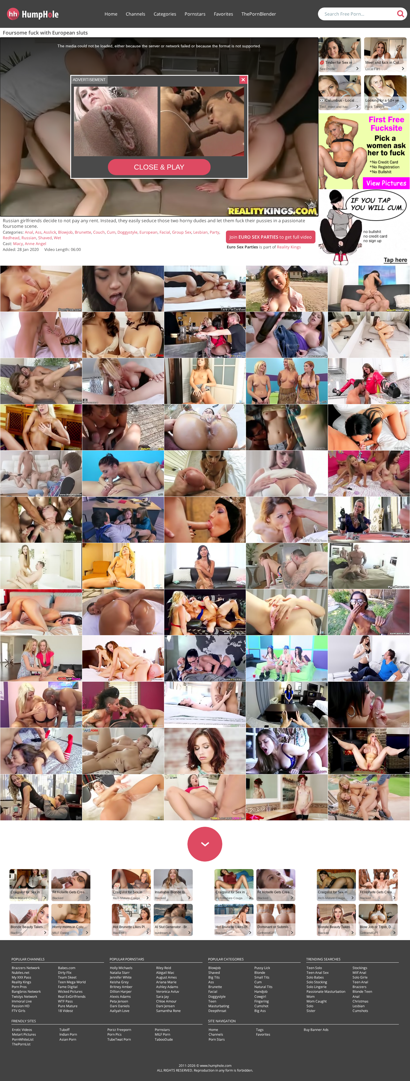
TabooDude (164, 1039)
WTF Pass (65, 1001)
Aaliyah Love (119, 1010)
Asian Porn (67, 1039)
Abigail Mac (165, 972)
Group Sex (181, 232)
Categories (165, 14)
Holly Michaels (121, 967)
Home (111, 14)
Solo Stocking (317, 982)
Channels (135, 14)
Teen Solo (314, 967)
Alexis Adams (120, 996)
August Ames (166, 977)
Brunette (83, 232)
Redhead (11, 237)
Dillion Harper (121, 991)
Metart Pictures (24, 1034)
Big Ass (260, 1010)
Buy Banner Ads (316, 1029)
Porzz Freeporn (119, 1029)
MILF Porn (162, 1034)
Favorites (223, 14)
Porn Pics (114, 1034)
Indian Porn (68, 1034)
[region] (159, 127)
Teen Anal (360, 982)
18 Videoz (65, 1010)
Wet (57, 237)
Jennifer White (121, 977)
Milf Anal (359, 972)
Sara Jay (162, 996)
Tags (260, 1029)
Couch (99, 232)
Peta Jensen (119, 1001)
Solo (310, 1006)
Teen (212, 1001)
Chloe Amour (166, 1001)
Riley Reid (163, 967)
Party (214, 232)
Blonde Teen (362, 991)
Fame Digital (68, 986)
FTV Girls (18, 1010)
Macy (18, 243)
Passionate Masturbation (326, 991)
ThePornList (21, 1044)
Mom (311, 996)
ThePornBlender (259, 14)
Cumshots (360, 1010)
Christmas (360, 1001)
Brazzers (359, 986)
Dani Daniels (120, 1006)
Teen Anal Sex (318, 972)
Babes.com (66, 967)
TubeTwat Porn (119, 1039)
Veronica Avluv (167, 991)
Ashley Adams (167, 986)
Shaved (45, 237)
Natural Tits (263, 986)
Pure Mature (68, 1006)
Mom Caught (317, 1001)
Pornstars (195, 14)
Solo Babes (315, 977)
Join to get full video (271, 237)
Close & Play (159, 167)
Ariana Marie (166, 982)
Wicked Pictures (70, 991)
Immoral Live (22, 1001)
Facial (165, 232)
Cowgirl (260, 996)
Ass (38, 232)
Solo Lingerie (317, 986)
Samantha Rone (168, 1010)
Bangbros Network (26, 991)
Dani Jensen (165, 1006)
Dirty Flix (64, 972)
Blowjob (65, 232)
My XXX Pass (21, 977)
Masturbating (218, 1006)
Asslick (50, 232)
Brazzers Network (26, 967)
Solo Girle (360, 977)
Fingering (261, 1001)
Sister (311, 1010)
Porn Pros (19, 986)
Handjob (260, 991)
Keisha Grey (119, 982)
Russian (28, 237)
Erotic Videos (22, 1029)
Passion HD (21, 1006)
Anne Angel (35, 243)
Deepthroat (217, 1010)
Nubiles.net (20, 972)
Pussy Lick (262, 967)
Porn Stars (217, 1039)
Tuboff (64, 1029)
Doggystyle (127, 232)
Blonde (259, 972)
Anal (29, 232)
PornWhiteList (22, 1039)
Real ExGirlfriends (72, 996)
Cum (111, 232)
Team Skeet (67, 977)
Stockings (360, 967)
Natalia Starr (120, 972)
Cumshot (261, 1006)
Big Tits (214, 977)
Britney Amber (121, 986)
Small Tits (261, 977)
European (148, 232)
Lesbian (200, 232)
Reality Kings (289, 247)
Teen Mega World (72, 982)
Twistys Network (24, 996)
